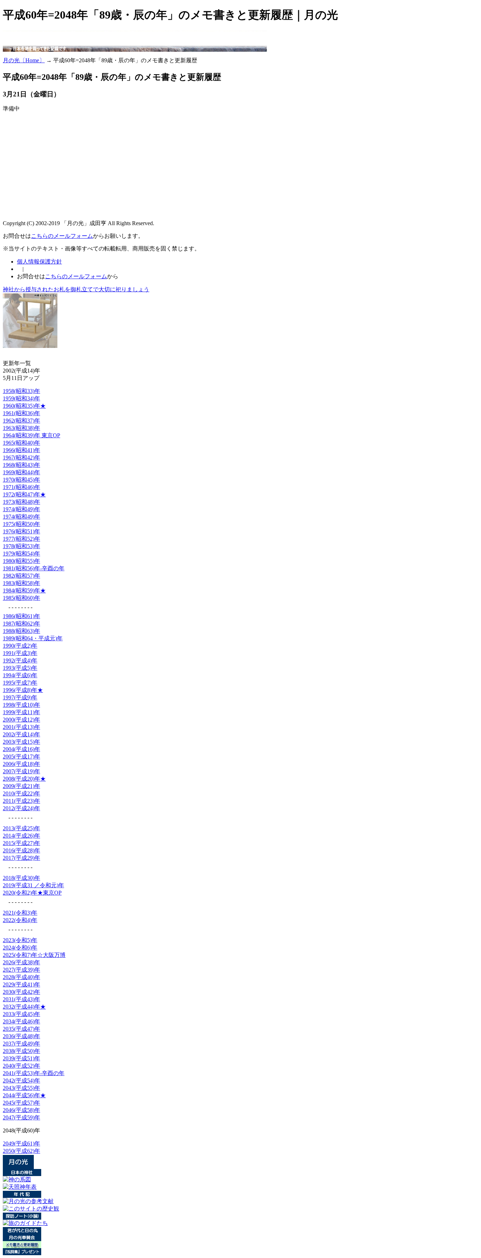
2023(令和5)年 (20, 940)
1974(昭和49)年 (21, 509)
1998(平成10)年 (21, 705)
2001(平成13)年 (21, 727)
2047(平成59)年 (21, 1117)
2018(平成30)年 (21, 878)
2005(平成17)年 (21, 757)
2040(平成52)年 (21, 1066)
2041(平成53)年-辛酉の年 (33, 1073)
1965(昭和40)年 (21, 443)
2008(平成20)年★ (24, 779)
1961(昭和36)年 (21, 413)
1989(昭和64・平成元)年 (33, 638)
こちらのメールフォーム (62, 236)
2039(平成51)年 (21, 1058)
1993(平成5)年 (20, 668)
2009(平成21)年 (21, 786)
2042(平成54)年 (21, 1081)
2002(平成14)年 (21, 734)
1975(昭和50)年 (21, 524)
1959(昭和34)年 (21, 398)
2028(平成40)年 (21, 977)
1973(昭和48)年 (21, 502)
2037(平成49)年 (21, 1044)
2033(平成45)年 (21, 1014)
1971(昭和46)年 (21, 487)
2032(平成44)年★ (24, 1007)
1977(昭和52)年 (21, 539)
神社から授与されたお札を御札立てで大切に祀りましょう (76, 289)
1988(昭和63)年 (21, 631)
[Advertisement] (131, 54)
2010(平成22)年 (21, 793)
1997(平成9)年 (20, 697)
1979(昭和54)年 (21, 554)
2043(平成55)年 (21, 1088)
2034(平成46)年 (21, 1021)
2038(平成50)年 (21, 1051)
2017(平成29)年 (21, 858)
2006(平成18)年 (21, 764)
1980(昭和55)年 (21, 561)
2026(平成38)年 (21, 962)
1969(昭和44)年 (21, 472)
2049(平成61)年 (21, 1143)
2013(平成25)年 (21, 828)
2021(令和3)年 (20, 913)
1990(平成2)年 (20, 646)
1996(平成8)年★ (23, 690)
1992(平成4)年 (20, 660)
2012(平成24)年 (21, 808)
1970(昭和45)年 (21, 480)
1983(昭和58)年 (21, 583)
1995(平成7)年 (20, 683)
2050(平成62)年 (21, 1151)
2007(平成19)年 (21, 771)
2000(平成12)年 (21, 720)
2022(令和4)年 (20, 920)
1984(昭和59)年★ (24, 590)
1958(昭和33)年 (21, 391)
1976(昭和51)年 (21, 531)
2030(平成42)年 (21, 992)
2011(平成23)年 (21, 801)
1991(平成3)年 (20, 653)
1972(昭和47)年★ (24, 494)
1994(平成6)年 (20, 675)
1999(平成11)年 (21, 712)
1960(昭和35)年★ (24, 406)
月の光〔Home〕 (24, 60)
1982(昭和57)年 (21, 576)
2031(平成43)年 (21, 999)
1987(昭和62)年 (21, 624)
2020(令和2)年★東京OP (32, 893)
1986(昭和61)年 (21, 616)
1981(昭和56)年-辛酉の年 (33, 568)
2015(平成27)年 (21, 843)
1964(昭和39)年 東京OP (31, 435)
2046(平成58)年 (21, 1110)
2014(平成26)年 (21, 836)
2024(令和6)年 (20, 948)
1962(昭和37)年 (21, 421)
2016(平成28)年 (21, 850)
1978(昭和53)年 (21, 546)
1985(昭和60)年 (21, 598)
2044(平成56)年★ (24, 1095)
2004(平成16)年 (21, 749)
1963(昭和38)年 (21, 428)
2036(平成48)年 (21, 1036)
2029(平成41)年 (21, 984)
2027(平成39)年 (21, 970)
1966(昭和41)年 (21, 450)
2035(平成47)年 (21, 1029)
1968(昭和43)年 (21, 465)
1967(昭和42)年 (21, 457)
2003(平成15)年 (21, 742)
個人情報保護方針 (39, 262)
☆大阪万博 (34, 955)
